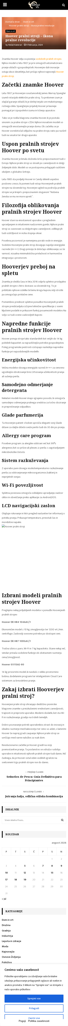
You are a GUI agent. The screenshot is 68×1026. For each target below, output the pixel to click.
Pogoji (22, 1020)
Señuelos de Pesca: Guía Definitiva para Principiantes (34, 778)
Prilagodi (34, 1008)
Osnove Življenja (11, 957)
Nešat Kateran (15, 45)
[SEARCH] (62, 820)
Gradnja (6, 931)
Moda (5, 946)
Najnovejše (8, 952)
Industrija (7, 936)
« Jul (4, 899)
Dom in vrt (10, 31)
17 (6, 880)
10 (6, 873)
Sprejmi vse (34, 998)
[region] (34, 995)
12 (25, 873)
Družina (6, 925)
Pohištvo (7, 962)
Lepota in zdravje (11, 941)
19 (25, 880)
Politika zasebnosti (38, 1020)
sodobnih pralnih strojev (48, 59)
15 (52, 873)
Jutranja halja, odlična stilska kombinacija (34, 796)
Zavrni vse (34, 1018)
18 (15, 880)
